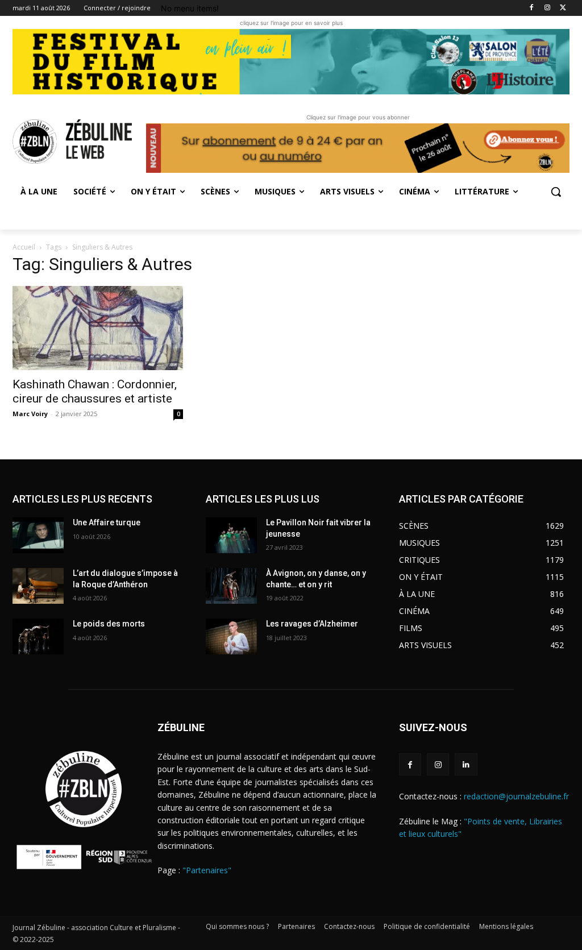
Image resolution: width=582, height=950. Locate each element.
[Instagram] (547, 8)
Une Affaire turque (106, 522)
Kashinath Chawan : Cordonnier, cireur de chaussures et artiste (95, 391)
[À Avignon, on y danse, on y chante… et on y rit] (231, 586)
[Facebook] (531, 8)
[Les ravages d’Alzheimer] (231, 636)
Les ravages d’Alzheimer (312, 623)
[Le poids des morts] (38, 636)
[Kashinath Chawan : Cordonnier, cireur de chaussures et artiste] (98, 328)
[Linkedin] (466, 764)
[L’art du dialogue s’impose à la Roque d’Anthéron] (38, 586)
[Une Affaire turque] (38, 535)
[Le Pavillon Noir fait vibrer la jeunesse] (231, 535)
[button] (555, 191)
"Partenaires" (206, 870)
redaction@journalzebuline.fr (516, 796)
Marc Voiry (30, 413)
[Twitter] (562, 8)
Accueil (24, 247)
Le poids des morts (109, 623)
